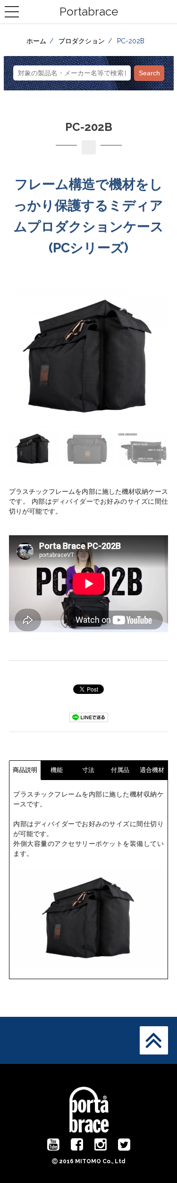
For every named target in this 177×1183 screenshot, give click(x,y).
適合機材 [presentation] (152, 769)
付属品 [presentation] (120, 769)
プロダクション (82, 41)
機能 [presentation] (57, 769)
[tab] (25, 770)
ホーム (36, 41)
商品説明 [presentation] (25, 769)
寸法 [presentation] (88, 769)
